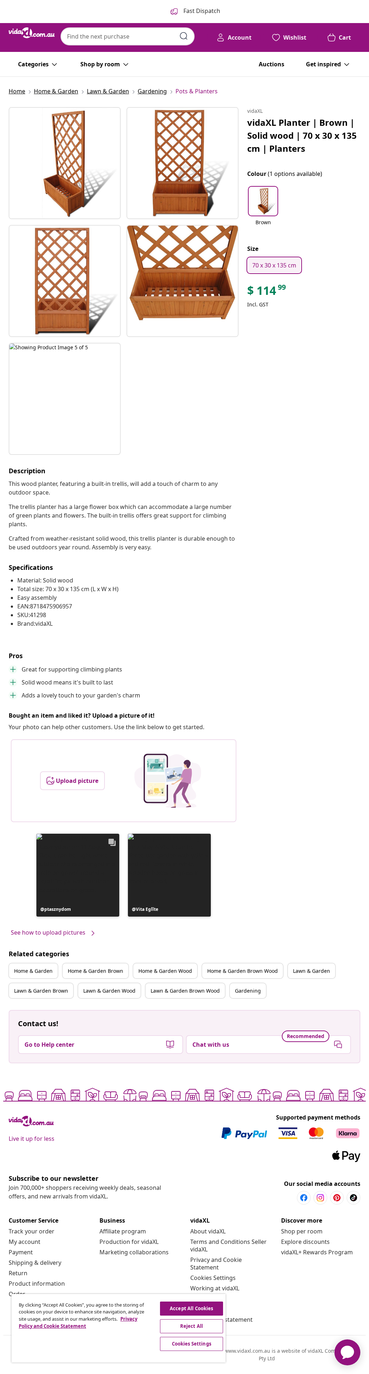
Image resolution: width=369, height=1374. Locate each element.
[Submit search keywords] (184, 36)
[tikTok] (353, 1197)
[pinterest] (337, 1197)
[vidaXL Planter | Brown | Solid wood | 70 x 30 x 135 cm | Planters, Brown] (64, 163)
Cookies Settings (213, 1278)
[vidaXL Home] (32, 32)
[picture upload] (168, 781)
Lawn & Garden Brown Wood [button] (185, 990)
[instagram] (320, 1197)
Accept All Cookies (191, 1308)
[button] (77, 875)
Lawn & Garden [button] (311, 970)
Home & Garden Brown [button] (95, 970)
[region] (119, 1328)
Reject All (191, 1326)
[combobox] (128, 36)
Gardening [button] (248, 990)
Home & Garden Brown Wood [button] (242, 970)
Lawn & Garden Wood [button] (109, 990)
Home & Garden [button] (33, 970)
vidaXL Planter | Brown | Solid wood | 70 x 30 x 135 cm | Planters (302, 135)
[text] (267, 292)
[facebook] (303, 1197)
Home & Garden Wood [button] (165, 970)
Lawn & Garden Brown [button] (41, 990)
